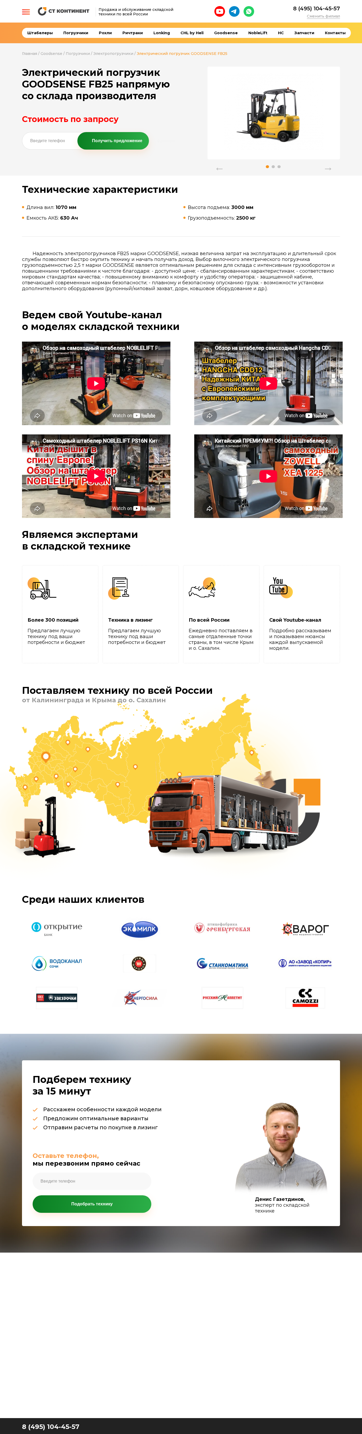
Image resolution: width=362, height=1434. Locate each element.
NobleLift (257, 32)
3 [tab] (279, 166)
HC (281, 32)
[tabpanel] (274, 112)
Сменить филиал (323, 16)
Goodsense (226, 32)
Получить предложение (117, 140)
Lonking (161, 32)
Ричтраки (132, 32)
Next (328, 164)
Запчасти (304, 32)
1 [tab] (267, 166)
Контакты (335, 32)
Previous (219, 164)
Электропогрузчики (113, 53)
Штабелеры (40, 32)
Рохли (105, 32)
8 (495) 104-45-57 (316, 8)
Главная (29, 53)
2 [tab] (273, 166)
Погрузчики (75, 32)
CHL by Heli (192, 32)
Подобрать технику (92, 1204)
